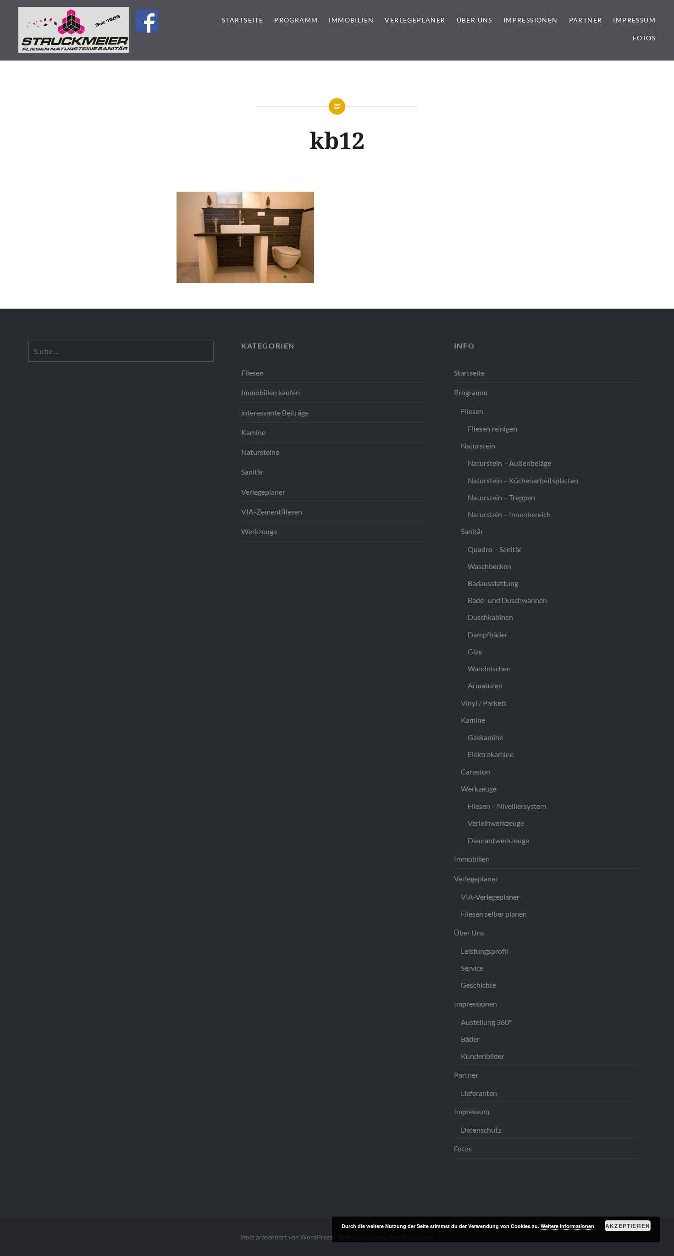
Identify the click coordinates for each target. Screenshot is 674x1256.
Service (472, 967)
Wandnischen (489, 668)
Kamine (253, 432)
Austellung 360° (486, 1022)
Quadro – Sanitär (495, 549)
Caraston (475, 771)
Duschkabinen (490, 617)
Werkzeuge (259, 531)
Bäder (470, 1039)
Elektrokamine (491, 754)
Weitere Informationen (567, 1226)
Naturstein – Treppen (501, 497)
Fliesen (252, 372)
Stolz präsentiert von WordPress (286, 1237)
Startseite (242, 20)
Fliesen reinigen (492, 428)
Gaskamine (485, 737)
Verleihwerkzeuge (496, 823)
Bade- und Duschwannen (507, 600)
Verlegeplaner (415, 20)
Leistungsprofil (484, 950)
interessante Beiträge (275, 412)
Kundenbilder (482, 1055)
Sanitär (252, 471)
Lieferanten (479, 1093)
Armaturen (485, 685)
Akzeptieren (627, 1226)
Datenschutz (481, 1129)
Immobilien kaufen (270, 392)
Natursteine (260, 452)
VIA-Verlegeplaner (490, 896)
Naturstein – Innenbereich (509, 514)
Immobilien (351, 20)
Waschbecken (489, 566)
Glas (475, 651)
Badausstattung (493, 583)
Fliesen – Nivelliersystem (507, 806)
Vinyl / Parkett (484, 702)
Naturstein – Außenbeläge (509, 463)
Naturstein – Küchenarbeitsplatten (523, 480)
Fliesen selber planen (494, 913)
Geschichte (478, 984)
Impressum (634, 20)
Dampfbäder (488, 634)
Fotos (644, 38)
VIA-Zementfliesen (271, 511)
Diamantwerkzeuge (498, 840)
